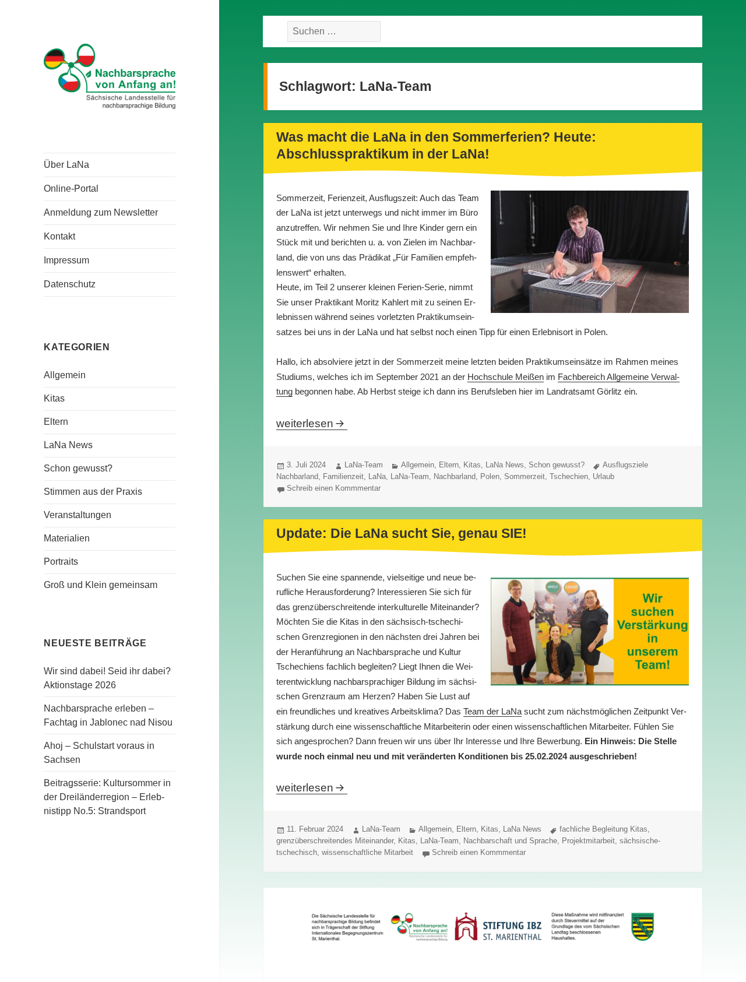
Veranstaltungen (77, 515)
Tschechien (569, 476)
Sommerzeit (524, 476)
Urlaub (603, 476)
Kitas (54, 398)
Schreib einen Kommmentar (334, 488)
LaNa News (68, 445)
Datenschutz (70, 284)
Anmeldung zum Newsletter (101, 212)
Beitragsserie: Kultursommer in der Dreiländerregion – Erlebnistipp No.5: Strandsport (107, 797)
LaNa (377, 476)
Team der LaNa (492, 711)
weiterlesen (311, 423)
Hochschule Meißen (505, 377)
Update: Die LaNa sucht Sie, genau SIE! (401, 533)
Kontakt (59, 236)
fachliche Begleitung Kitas (604, 829)
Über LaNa (66, 165)
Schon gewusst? (78, 468)
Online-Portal (71, 188)
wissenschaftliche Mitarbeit (367, 852)
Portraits (61, 561)
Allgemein (65, 375)
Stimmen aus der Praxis (93, 492)
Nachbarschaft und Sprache (510, 840)
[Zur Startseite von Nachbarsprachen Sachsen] (109, 75)
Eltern (56, 422)
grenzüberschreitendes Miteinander (334, 840)
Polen (489, 476)
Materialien (67, 538)
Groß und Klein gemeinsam (100, 585)
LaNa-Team (363, 464)
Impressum (66, 260)
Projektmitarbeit (588, 840)
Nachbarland (455, 476)
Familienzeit (343, 476)
